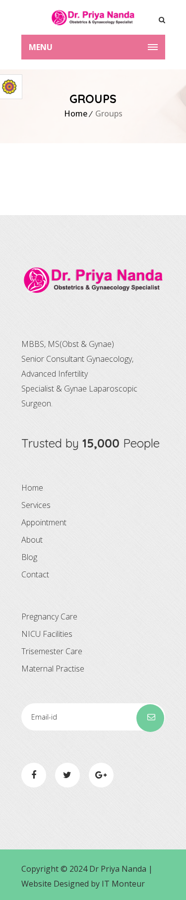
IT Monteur (123, 883)
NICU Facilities (46, 633)
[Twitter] (67, 775)
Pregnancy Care (49, 616)
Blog (29, 557)
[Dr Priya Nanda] (93, 17)
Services (36, 505)
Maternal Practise (52, 668)
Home (75, 113)
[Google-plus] (101, 775)
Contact (35, 574)
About (32, 539)
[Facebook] (33, 775)
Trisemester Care (51, 651)
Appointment (43, 522)
